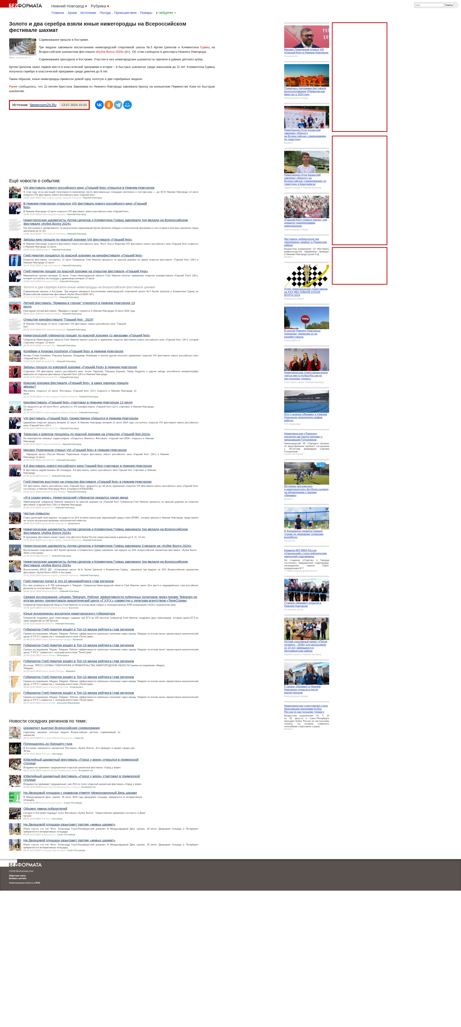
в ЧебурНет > (166, 13)
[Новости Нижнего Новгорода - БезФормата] (21, 4)
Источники (88, 13)
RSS (38, 883)
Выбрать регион (17, 878)
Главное (58, 13)
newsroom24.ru (23, 57)
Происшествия (125, 13)
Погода (105, 13)
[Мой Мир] (127, 105)
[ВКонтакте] (99, 105)
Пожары (146, 13)
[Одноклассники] (108, 105)
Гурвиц (205, 47)
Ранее (13, 86)
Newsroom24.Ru (43, 105)
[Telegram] (118, 105)
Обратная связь (17, 875)
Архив (72, 13)
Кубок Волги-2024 (109, 52)
